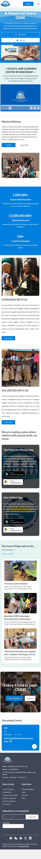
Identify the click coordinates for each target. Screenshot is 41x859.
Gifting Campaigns (28, 789)
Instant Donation (8, 789)
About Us (25, 795)
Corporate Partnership (10, 795)
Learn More (24, 145)
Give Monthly (7, 792)
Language (6, 823)
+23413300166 (13, 769)
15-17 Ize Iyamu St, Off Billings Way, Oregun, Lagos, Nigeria (19, 773)
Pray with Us (7, 804)
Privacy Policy (24, 846)
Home (24, 792)
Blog (23, 798)
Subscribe (32, 817)
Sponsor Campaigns (9, 801)
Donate (28, 4)
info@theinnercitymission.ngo (17, 766)
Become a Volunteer (9, 798)
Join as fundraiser (14, 698)
